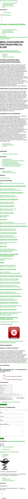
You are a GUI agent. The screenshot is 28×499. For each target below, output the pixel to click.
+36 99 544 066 (7, 143)
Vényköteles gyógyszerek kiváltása (11, 166)
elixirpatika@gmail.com (8, 144)
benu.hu (5, 146)
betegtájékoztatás (7, 159)
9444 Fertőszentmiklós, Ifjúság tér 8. (9, 50)
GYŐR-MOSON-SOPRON (9, 172)
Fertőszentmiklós (19, 37)
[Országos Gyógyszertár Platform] (9, 0)
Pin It (4, 456)
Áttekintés (5, 54)
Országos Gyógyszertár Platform (12, 24)
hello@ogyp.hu (7, 15)
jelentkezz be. (24, 362)
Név (1, 412)
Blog (4, 7)
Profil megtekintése (9, 447)
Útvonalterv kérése (4, 178)
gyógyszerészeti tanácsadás (10, 162)
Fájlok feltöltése (20, 398)
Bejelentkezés (3, 36)
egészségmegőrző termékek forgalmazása (13, 160)
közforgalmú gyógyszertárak (7, 37)
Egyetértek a (11, 402)
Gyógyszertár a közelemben (10, 3)
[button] (14, 498)
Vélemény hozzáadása (8, 57)
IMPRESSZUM (6, 479)
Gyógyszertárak (7, 12)
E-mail (1, 416)
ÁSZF (4, 477)
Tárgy (1, 420)
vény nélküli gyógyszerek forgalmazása (13, 164)
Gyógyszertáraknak (8, 4)
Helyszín (5, 55)
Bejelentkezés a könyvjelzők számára (9, 451)
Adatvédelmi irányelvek (14, 402)
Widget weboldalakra (8, 5)
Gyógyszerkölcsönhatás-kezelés (11, 163)
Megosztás (5, 454)
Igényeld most (3, 404)
